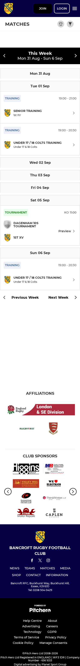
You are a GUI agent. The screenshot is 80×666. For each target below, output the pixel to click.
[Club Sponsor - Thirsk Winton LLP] (54, 499)
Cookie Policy (23, 643)
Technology (32, 632)
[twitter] (40, 561)
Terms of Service (26, 637)
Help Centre (32, 621)
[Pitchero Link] (40, 611)
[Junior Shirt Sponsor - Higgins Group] (26, 469)
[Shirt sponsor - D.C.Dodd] (26, 513)
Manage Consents (53, 643)
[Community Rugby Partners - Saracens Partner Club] (26, 499)
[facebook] (32, 561)
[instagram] (48, 561)
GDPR (52, 632)
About (52, 621)
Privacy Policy (55, 637)
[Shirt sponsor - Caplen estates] (54, 513)
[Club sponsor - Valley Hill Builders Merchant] (26, 484)
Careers (52, 626)
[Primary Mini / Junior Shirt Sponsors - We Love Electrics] (54, 484)
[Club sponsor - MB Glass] (54, 469)
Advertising (31, 626)
